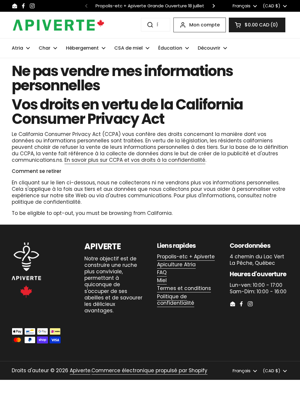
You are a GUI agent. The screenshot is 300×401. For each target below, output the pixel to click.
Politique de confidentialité (175, 299)
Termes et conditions (184, 288)
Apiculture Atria (176, 264)
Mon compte (204, 24)
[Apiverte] (58, 25)
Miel (162, 280)
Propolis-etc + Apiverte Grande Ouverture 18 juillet (150, 6)
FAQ (162, 272)
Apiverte (80, 370)
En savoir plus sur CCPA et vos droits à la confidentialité (134, 160)
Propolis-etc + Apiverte (186, 256)
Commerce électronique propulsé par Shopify (149, 370)
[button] (257, 25)
